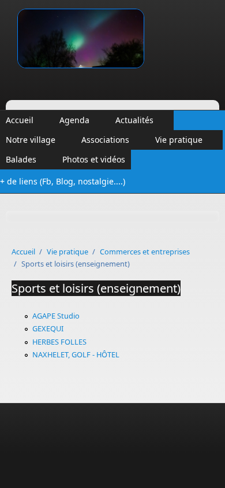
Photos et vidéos (93, 159)
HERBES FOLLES (59, 342)
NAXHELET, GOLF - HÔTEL (75, 354)
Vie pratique (178, 139)
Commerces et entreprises (145, 251)
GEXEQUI (47, 328)
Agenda (74, 119)
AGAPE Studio (56, 315)
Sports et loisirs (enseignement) (96, 288)
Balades (21, 159)
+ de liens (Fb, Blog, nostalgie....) (62, 181)
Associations (105, 139)
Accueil (19, 119)
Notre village (30, 139)
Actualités (134, 119)
